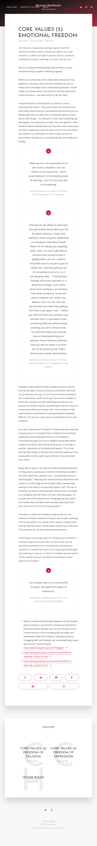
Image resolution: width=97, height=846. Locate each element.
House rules (33, 777)
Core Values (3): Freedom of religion (33, 752)
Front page (12, 7)
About (45, 7)
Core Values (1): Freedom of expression (64, 752)
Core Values (23, 41)
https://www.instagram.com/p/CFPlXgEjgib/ (43, 647)
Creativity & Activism (29, 7)
